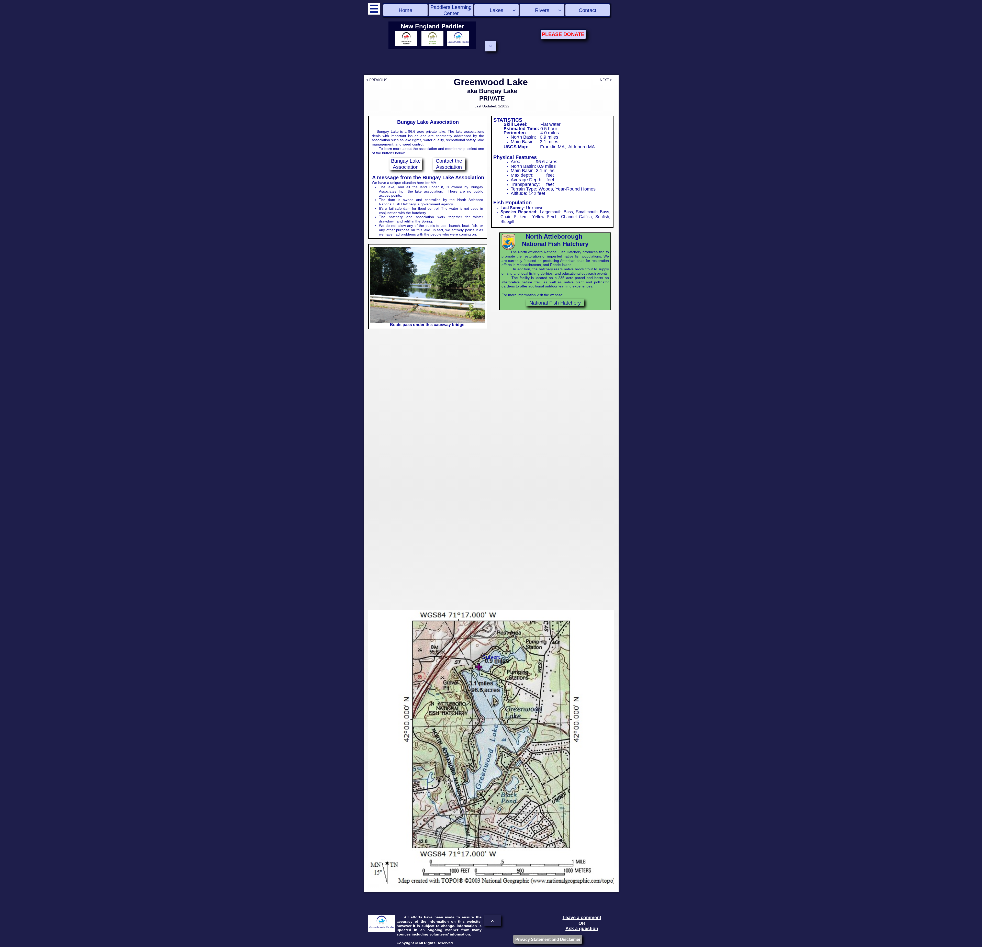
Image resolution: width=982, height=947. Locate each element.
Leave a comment (582, 917)
